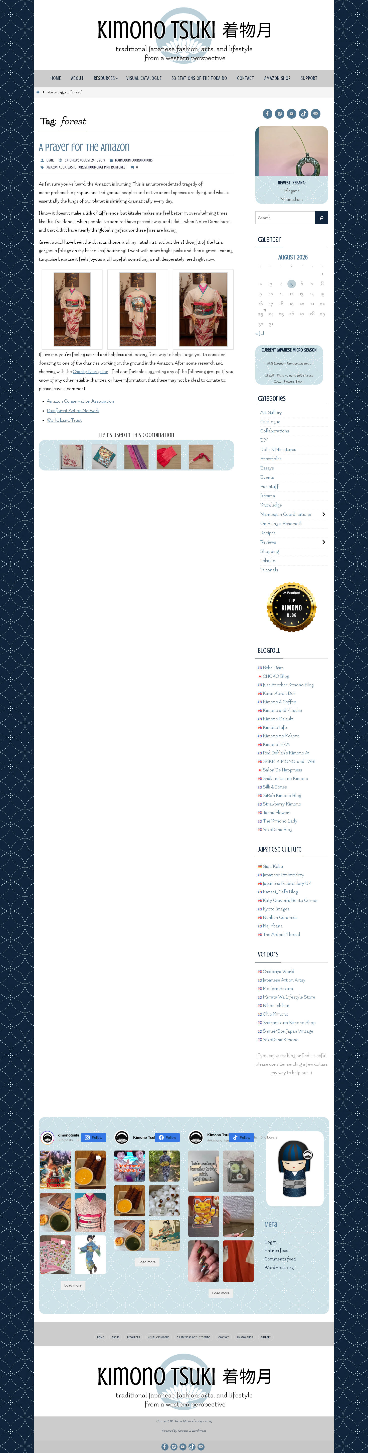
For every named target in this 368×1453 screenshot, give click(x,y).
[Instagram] (279, 114)
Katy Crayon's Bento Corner (290, 900)
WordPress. (199, 1430)
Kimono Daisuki (277, 719)
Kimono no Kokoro (280, 736)
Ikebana (267, 496)
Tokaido (267, 560)
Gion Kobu (272, 866)
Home (100, 1337)
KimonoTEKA (275, 744)
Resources (133, 1337)
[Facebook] (267, 114)
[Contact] (315, 114)
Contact (223, 1337)
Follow (97, 1138)
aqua (62, 167)
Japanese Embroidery (283, 875)
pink (107, 167)
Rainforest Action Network (73, 410)
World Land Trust (64, 420)
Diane (50, 160)
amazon (52, 167)
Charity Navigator (90, 371)
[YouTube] (291, 114)
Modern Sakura (277, 988)
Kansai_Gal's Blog (280, 892)
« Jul (259, 333)
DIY (264, 440)
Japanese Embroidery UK (286, 883)
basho (72, 167)
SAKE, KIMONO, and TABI (288, 761)
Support (266, 1337)
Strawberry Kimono (281, 804)
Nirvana (183, 1430)
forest (82, 167)
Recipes (268, 533)
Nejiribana (272, 926)
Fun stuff (269, 486)
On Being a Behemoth (281, 523)
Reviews (268, 542)
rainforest (119, 167)
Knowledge (271, 505)
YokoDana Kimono (280, 1039)
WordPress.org (279, 1267)
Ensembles (271, 458)
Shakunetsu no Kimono (285, 778)
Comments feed (280, 1259)
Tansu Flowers (276, 812)
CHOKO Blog (275, 676)
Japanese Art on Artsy (283, 980)
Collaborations (274, 431)
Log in (271, 1242)
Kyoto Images (275, 909)
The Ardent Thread (281, 934)
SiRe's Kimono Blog (281, 795)
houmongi (95, 167)
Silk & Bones (274, 787)
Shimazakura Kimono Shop (289, 1022)
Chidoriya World (278, 971)
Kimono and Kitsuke (282, 710)
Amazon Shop (245, 1337)
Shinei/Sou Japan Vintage (287, 1031)
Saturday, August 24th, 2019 (85, 160)
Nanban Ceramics (279, 917)
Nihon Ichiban (275, 1005)
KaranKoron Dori (279, 693)
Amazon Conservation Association (80, 401)
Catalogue (270, 421)
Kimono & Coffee (279, 702)
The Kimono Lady (279, 821)
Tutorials (269, 570)
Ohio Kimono (275, 1014)
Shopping (269, 551)
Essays (267, 468)
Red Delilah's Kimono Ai (285, 753)
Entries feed (277, 1250)
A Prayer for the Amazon (84, 147)
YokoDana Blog (277, 829)
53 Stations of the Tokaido (193, 1337)
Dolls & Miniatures (278, 449)
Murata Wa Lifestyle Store (288, 997)
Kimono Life (274, 727)
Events (267, 477)
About (115, 1337)
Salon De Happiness (282, 770)
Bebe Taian (273, 668)
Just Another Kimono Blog (288, 685)
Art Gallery (271, 412)
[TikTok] (303, 114)
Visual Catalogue (158, 1337)
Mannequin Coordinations (134, 160)
